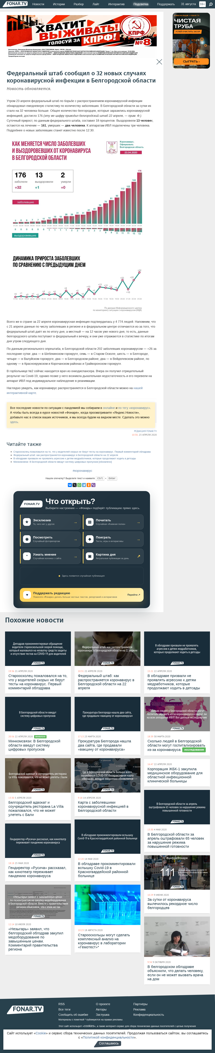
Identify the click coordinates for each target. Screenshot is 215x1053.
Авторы (101, 1009)
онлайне (109, 408)
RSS (61, 1004)
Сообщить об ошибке (73, 1015)
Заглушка (102, 1015)
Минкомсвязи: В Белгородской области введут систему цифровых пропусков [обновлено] (62, 462)
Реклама (139, 1009)
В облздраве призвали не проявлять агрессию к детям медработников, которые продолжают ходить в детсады (74, 458)
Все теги (64, 1009)
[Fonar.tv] (15, 4)
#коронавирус (82, 471)
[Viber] (93, 485)
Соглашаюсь (109, 1043)
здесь (14, 422)
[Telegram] (84, 485)
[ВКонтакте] (70, 485)
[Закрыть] (159, 62)
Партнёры (140, 1004)
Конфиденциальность (148, 1015)
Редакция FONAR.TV (145, 431)
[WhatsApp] (79, 485)
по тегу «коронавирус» (134, 408)
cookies (89, 1026)
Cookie (41, 1033)
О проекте (103, 1004)
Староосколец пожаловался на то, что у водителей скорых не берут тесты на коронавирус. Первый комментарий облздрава (82, 451)
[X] (75, 485)
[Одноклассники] (89, 485)
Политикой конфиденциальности (108, 1037)
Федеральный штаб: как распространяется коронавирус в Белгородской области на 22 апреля (65, 455)
